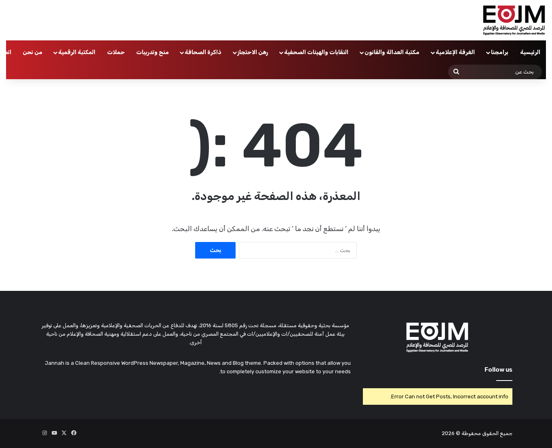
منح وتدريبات (152, 52)
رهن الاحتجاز (253, 52)
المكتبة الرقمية (76, 52)
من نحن (32, 52)
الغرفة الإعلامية (455, 52)
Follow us (498, 369)
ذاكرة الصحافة (203, 52)
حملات (116, 52)
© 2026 (451, 433)
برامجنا (499, 52)
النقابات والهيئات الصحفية (316, 52)
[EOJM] (514, 20)
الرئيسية (530, 52)
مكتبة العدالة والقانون (391, 52)
